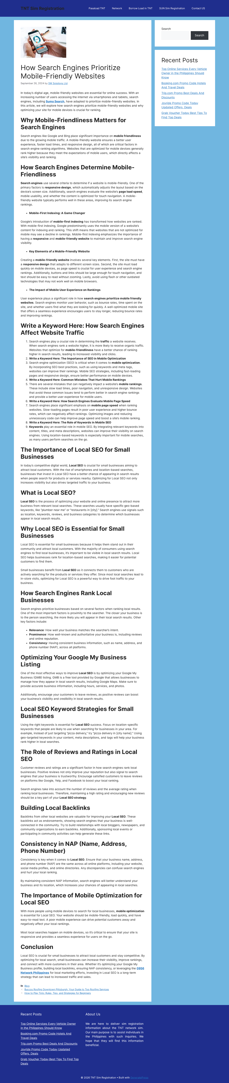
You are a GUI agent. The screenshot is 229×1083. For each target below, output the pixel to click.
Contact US (198, 8)
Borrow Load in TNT (141, 8)
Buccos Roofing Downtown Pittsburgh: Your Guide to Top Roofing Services (66, 989)
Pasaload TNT (97, 8)
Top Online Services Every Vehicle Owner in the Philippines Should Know (184, 73)
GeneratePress (139, 1077)
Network (117, 8)
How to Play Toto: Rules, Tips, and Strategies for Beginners (57, 993)
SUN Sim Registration (172, 8)
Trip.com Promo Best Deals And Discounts (49, 1043)
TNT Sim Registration (42, 8)
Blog (27, 985)
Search (166, 28)
